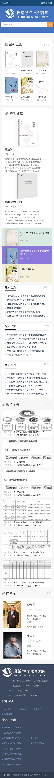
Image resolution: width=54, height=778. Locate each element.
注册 (50, 3)
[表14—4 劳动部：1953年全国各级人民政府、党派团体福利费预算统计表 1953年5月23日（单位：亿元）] (27, 510)
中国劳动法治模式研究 (44, 97)
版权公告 (8, 714)
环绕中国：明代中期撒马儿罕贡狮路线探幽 (25, 351)
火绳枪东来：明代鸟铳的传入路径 (21, 347)
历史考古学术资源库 (13, 743)
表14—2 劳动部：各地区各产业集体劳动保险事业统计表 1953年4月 (29, 583)
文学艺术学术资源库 (13, 754)
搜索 (50, 25)
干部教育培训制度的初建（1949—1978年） (25, 390)
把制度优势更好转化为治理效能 (20, 300)
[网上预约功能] (27, 480)
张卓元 (31, 635)
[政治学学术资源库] (27, 13)
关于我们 (8, 709)
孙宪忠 (31, 604)
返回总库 (6, 3)
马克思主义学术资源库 (14, 727)
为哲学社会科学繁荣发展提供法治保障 (23, 312)
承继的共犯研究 (26, 71)
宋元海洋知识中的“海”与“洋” (19, 355)
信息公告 (23, 709)
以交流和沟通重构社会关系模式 (29, 435)
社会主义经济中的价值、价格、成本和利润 (37, 617)
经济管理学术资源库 (13, 765)
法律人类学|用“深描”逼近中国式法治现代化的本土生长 (30, 316)
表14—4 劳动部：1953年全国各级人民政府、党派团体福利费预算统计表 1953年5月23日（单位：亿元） (29, 522)
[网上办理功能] (27, 450)
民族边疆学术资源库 (13, 738)
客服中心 (37, 709)
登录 (43, 3)
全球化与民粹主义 (27, 97)
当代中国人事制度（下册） (27, 525)
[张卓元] (12, 645)
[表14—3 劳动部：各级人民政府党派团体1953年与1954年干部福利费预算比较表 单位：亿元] (27, 540)
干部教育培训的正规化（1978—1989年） (24, 386)
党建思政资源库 (37, 743)
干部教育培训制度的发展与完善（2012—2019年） (28, 374)
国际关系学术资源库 (13, 733)
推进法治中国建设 (15, 308)
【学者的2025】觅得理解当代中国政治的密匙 (26, 296)
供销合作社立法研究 (35, 627)
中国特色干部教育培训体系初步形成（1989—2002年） (30, 382)
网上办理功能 (19, 462)
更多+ (46, 45)
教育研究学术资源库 (13, 759)
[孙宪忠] (12, 614)
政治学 (7, 71)
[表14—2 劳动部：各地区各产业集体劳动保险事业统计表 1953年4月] (27, 570)
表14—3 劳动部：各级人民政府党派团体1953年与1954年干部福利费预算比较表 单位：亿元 (29, 552)
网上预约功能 (19, 492)
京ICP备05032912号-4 (39, 775)
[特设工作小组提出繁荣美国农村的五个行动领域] (27, 420)
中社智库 (34, 738)
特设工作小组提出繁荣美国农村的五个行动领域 (29, 432)
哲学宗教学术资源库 (13, 749)
